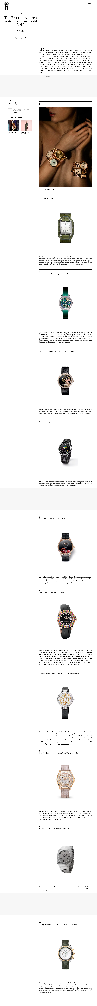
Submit (15, 112)
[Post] (19, 38)
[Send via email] (25, 38)
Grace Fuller (21, 30)
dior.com (67, 342)
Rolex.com (77, 664)
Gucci (80, 54)
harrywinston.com (63, 744)
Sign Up (12, 102)
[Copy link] (22, 38)
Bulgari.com (52, 891)
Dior (51, 66)
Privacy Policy (18, 110)
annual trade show (63, 52)
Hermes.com (79, 265)
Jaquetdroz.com (79, 583)
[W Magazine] (6, 6)
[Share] (16, 38)
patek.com (58, 819)
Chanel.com (87, 414)
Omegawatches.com (45, 993)
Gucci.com (72, 485)
